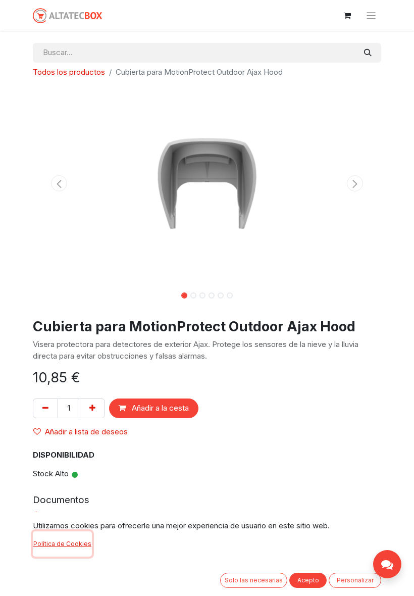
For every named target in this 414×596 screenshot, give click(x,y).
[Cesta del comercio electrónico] (347, 15)
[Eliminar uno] (45, 408)
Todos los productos (69, 72)
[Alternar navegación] (371, 15)
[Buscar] (367, 53)
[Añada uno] (92, 408)
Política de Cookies (62, 544)
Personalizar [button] (355, 580)
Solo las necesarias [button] (254, 580)
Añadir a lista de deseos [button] (86, 431)
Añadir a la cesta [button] (159, 408)
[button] (59, 183)
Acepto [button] (308, 580)
